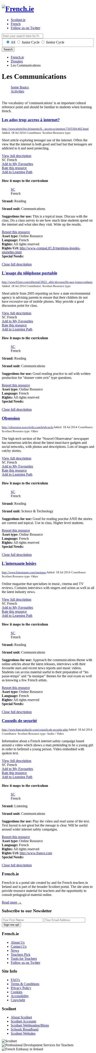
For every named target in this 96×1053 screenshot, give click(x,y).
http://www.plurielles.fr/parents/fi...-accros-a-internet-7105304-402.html (45, 128)
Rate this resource (14, 168)
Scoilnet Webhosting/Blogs (30, 1025)
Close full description (17, 264)
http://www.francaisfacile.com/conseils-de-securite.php (35, 729)
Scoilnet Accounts (23, 1021)
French (16, 24)
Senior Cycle (55, 42)
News (15, 950)
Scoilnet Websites (23, 1033)
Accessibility (20, 996)
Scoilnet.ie (18, 20)
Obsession (11, 418)
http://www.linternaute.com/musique (24, 572)
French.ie (17, 57)
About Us (18, 942)
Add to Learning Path (17, 172)
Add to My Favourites (17, 164)
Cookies (16, 992)
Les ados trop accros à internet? (31, 119)
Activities (17, 91)
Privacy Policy (21, 988)
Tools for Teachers (24, 958)
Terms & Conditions (25, 984)
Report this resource (16, 232)
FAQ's (15, 980)
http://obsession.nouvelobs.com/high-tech (27, 427)
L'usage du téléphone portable (29, 273)
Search (8, 49)
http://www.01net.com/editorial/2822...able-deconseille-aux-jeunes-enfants (47, 282)
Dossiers (17, 61)
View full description (16, 156)
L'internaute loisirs (19, 563)
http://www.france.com (36, 853)
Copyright (18, 1000)
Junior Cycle (31, 42)
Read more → (12, 902)
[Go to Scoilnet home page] (18, 9)
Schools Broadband (24, 1029)
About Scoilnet (21, 1017)
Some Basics (20, 87)
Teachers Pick (20, 954)
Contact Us (19, 946)
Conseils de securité (19, 720)
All (13, 42)
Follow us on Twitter (25, 28)
